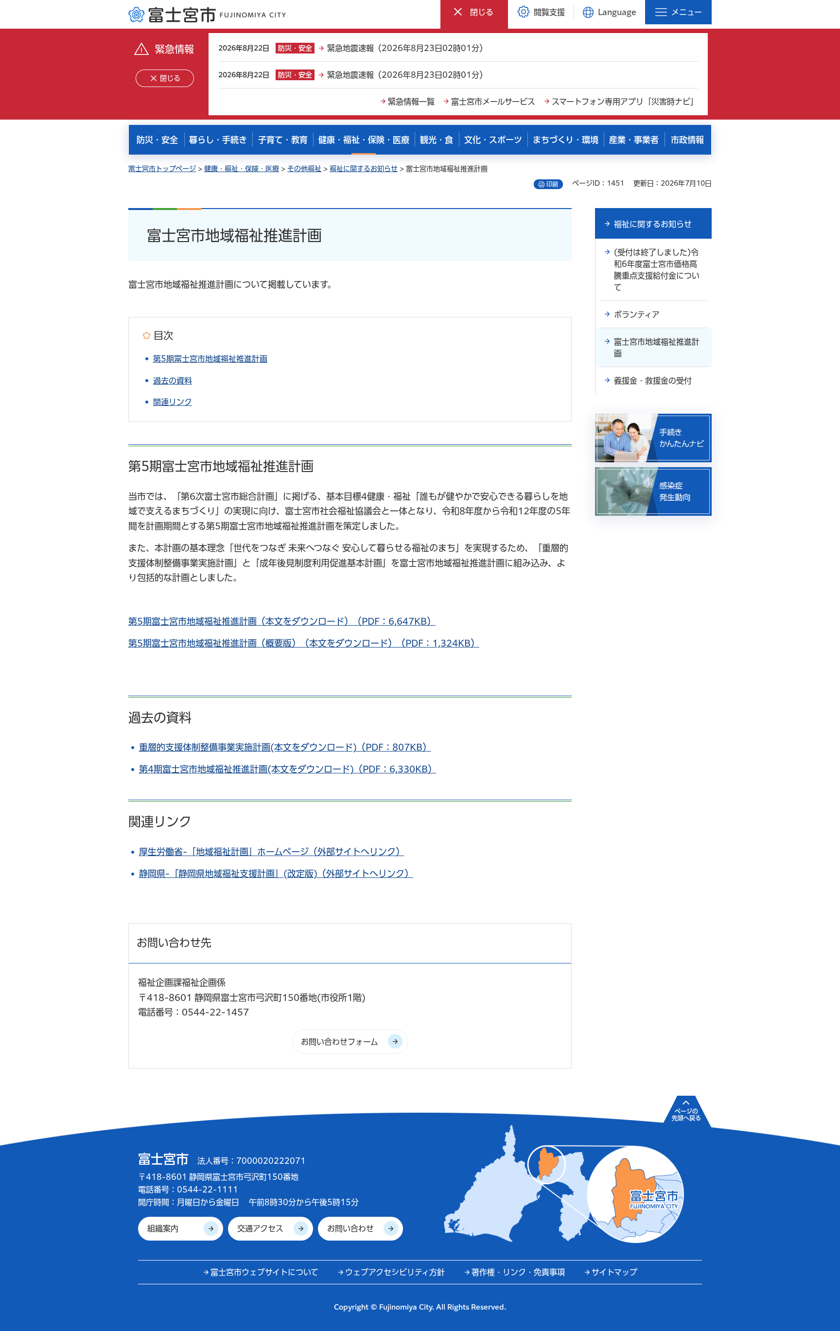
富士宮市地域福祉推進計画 (657, 347)
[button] (474, 12)
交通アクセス (260, 1228)
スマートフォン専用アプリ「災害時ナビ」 (625, 101)
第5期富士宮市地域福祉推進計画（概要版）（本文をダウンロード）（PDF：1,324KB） (303, 643)
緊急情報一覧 (411, 101)
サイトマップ (614, 1272)
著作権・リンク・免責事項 (518, 1272)
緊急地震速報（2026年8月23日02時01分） (407, 48)
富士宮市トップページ (162, 168)
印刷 (552, 184)
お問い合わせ (350, 1228)
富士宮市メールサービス (493, 101)
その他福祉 (304, 168)
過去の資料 (172, 381)
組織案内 (162, 1228)
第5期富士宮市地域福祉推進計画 (210, 359)
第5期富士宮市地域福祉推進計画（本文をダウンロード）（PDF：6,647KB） (282, 621)
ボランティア (637, 314)
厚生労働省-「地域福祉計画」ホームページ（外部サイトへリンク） (271, 851)
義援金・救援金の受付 (653, 381)
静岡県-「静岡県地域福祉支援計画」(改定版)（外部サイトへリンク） (276, 873)
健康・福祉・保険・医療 (241, 168)
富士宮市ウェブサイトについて (264, 1272)
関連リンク (172, 402)
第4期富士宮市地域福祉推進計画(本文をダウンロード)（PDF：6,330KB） (288, 769)
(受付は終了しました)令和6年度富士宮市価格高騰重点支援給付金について (657, 269)
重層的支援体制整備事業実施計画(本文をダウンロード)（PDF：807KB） (285, 747)
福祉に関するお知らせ (364, 168)
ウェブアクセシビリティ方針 (395, 1272)
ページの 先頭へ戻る (686, 1114)
